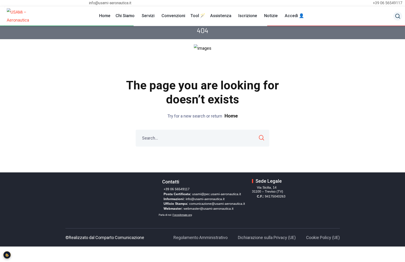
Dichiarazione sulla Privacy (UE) (267, 237)
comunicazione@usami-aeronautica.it (217, 203)
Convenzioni (173, 15)
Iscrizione (247, 15)
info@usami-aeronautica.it (205, 199)
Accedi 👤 (294, 15)
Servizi (148, 15)
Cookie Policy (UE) (323, 237)
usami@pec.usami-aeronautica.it (216, 194)
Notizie (271, 15)
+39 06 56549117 (387, 3)
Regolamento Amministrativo (200, 237)
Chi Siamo (125, 15)
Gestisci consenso (7, 255)
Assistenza (220, 15)
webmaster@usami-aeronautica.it (208, 208)
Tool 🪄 (197, 15)
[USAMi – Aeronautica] (27, 16)
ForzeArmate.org (182, 214)
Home (104, 15)
